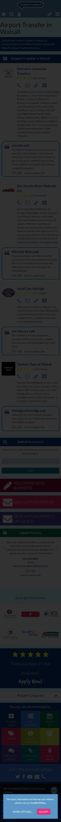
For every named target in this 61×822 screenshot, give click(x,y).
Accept (43, 811)
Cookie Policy (38, 802)
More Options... (23, 811)
